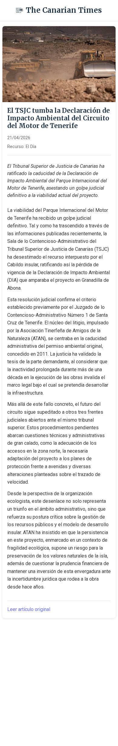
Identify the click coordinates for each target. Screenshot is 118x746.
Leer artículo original (28, 609)
